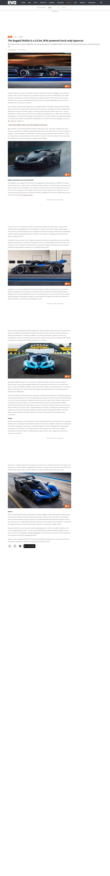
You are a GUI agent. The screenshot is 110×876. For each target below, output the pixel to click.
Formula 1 (60, 118)
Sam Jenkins (13, 49)
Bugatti (56, 93)
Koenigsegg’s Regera (27, 195)
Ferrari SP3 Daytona (34, 533)
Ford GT (24, 533)
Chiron (12, 524)
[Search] (101, 3)
